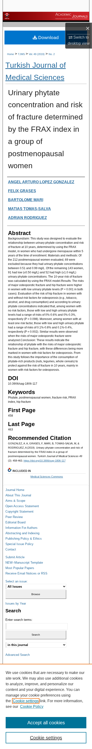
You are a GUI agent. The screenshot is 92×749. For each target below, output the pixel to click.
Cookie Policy (31, 707)
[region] (46, 706)
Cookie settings (26, 701)
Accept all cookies (46, 722)
